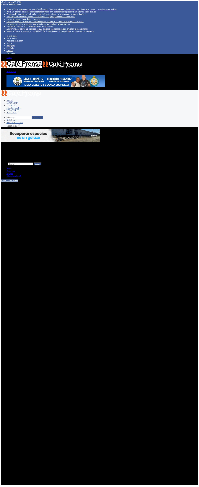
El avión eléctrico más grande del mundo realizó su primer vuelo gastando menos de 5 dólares (46, 14)
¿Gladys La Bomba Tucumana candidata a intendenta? (29, 26)
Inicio (9, 100)
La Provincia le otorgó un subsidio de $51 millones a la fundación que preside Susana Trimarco (47, 29)
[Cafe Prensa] (42, 67)
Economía (12, 103)
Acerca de (10, 171)
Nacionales (13, 108)
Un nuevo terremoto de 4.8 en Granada (23, 19)
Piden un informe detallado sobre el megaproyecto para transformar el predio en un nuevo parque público (51, 12)
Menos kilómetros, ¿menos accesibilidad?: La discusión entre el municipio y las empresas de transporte (50, 31)
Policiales (12, 110)
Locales (11, 105)
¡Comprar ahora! (13, 176)
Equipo (9, 173)
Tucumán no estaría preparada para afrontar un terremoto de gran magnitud (38, 24)
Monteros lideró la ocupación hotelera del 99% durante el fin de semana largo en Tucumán (45, 21)
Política (11, 113)
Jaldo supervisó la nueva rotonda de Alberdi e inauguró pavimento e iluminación (40, 16)
